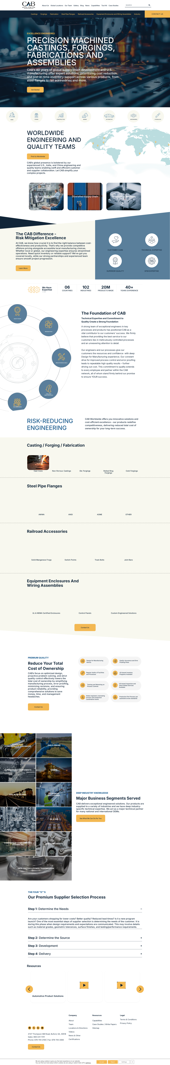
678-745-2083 (58, 1040)
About (71, 1021)
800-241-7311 (39, 1037)
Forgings (44, 14)
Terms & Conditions (128, 1019)
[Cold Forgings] (108, 462)
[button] (85, 911)
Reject (113, 1062)
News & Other (75, 1035)
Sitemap (95, 1028)
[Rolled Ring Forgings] (85, 462)
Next (140, 993)
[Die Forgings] (62, 462)
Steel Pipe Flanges (68, 14)
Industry (137, 14)
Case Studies (113, 5)
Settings (124, 1062)
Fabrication (54, 14)
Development (43, 946)
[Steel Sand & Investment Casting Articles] (132, 462)
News (87, 5)
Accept (101, 1062)
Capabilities (95, 5)
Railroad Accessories (86, 14)
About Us (45, 5)
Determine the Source (49, 938)
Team (71, 1024)
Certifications (74, 1039)
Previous (29, 993)
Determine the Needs (48, 909)
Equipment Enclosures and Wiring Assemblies (114, 14)
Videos (71, 1032)
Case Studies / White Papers (104, 1024)
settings (88, 1063)
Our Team (68, 5)
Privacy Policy (126, 1023)
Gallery (76, 5)
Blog (82, 5)
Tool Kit (104, 5)
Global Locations (57, 5)
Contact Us (157, 14)
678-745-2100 (40, 1040)
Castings (34, 14)
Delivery (39, 953)
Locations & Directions (78, 1028)
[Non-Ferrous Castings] (38, 462)
